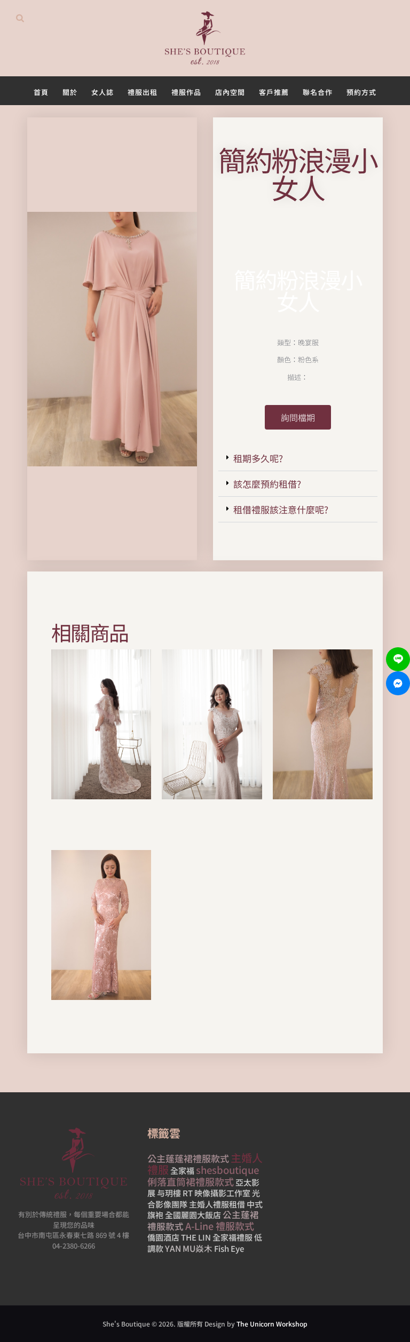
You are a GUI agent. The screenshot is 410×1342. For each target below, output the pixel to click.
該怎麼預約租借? (267, 483)
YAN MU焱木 (188, 1248)
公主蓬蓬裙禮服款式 (188, 1158)
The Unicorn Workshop (272, 1323)
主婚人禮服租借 (217, 1204)
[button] (297, 458)
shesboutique (227, 1170)
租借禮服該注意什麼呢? (280, 509)
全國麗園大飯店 (193, 1214)
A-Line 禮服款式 (219, 1226)
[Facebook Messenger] (398, 683)
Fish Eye (229, 1248)
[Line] (398, 659)
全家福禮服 (232, 1237)
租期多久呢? (258, 458)
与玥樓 (169, 1192)
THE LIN (196, 1237)
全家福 (182, 1170)
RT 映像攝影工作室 (216, 1192)
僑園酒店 (163, 1237)
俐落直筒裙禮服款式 (190, 1181)
